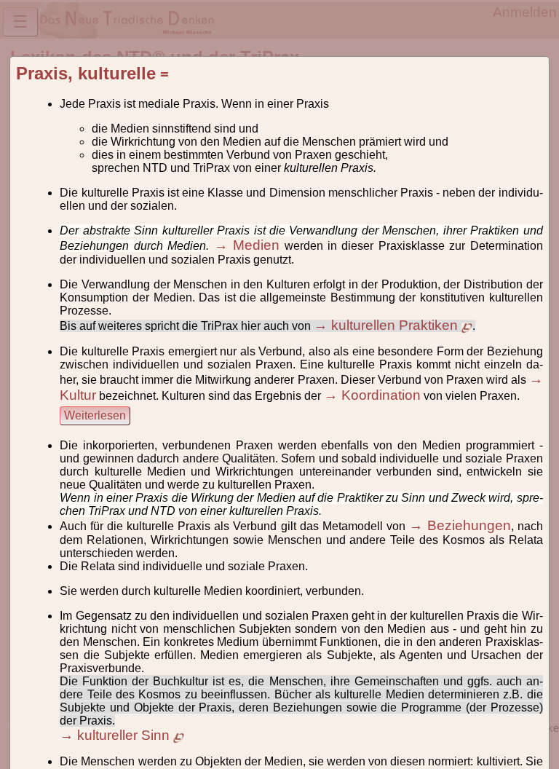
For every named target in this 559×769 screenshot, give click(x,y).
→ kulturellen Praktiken (387, 325)
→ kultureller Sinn (116, 735)
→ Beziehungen (460, 525)
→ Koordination (372, 395)
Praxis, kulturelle (86, 73)
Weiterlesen (95, 415)
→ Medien (247, 245)
